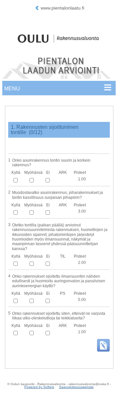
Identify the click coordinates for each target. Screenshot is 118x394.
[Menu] (58, 90)
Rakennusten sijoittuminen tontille (44, 129)
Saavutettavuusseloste (76, 387)
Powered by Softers (39, 387)
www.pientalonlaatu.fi (62, 8)
